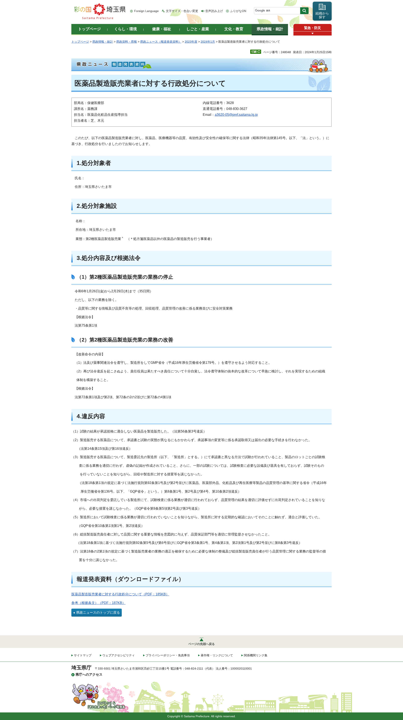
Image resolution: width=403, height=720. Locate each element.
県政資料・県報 (126, 41)
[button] (312, 34)
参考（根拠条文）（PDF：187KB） (98, 603)
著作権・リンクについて (217, 655)
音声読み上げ (214, 11)
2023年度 (191, 41)
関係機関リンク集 (255, 655)
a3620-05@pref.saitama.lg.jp (236, 114)
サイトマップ (83, 655)
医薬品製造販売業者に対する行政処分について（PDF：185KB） (120, 594)
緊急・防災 (312, 28)
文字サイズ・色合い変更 (182, 11)
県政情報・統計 (102, 41)
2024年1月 (208, 41)
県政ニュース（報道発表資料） (160, 41)
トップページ (80, 41)
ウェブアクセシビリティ (118, 655)
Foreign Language (146, 11)
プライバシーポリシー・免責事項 (168, 655)
